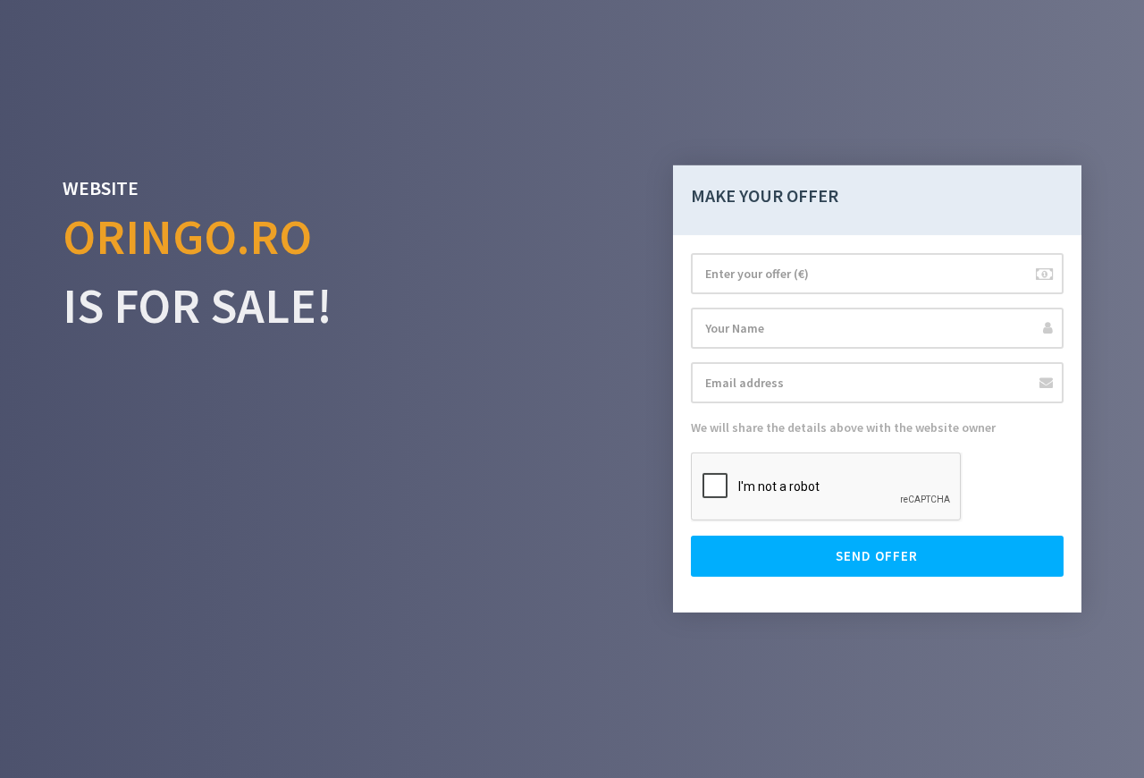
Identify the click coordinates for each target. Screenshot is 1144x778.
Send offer (877, 555)
